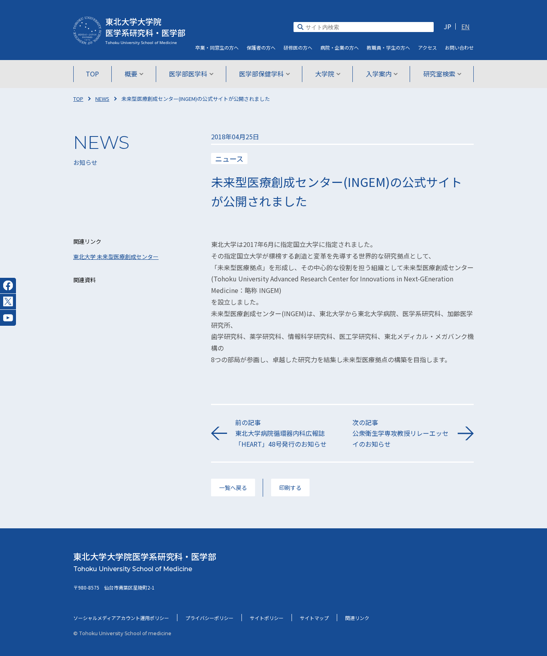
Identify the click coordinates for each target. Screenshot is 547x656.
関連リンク (357, 617)
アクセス (427, 47)
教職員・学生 (388, 47)
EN (465, 26)
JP (447, 26)
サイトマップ (314, 617)
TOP (92, 73)
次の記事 (400, 433)
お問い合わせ (459, 47)
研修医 (298, 47)
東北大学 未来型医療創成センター (116, 257)
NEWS (102, 98)
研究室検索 (439, 73)
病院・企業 (339, 47)
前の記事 (281, 433)
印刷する (290, 487)
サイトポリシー (267, 617)
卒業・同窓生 (217, 47)
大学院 (324, 73)
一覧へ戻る (233, 487)
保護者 (261, 47)
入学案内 (379, 73)
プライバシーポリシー (209, 617)
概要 (131, 73)
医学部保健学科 (261, 73)
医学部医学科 (188, 73)
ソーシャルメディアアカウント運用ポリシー (121, 617)
